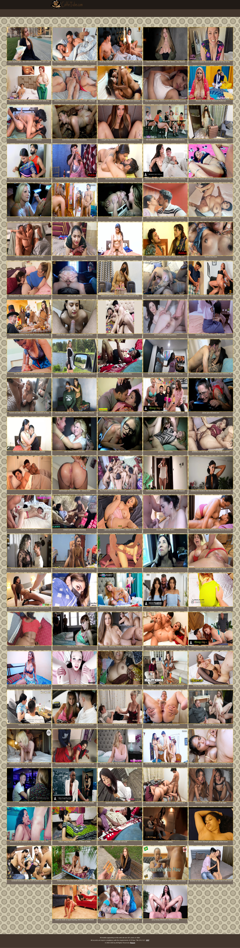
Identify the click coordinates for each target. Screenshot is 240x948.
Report (132, 943)
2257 (147, 940)
